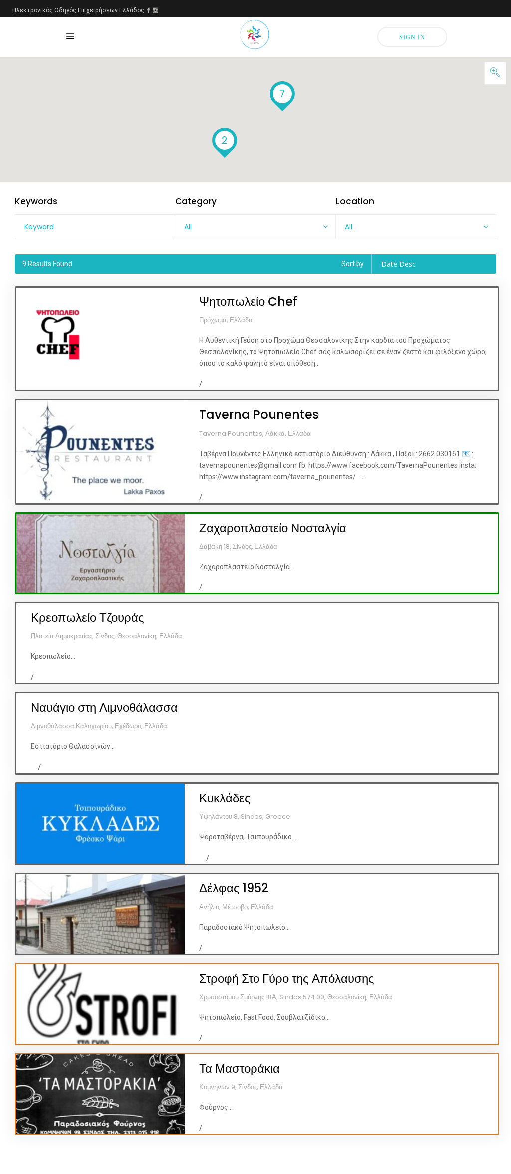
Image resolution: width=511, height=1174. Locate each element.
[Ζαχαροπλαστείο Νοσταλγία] (100, 553)
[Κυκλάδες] (100, 824)
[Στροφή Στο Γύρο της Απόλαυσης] (100, 1004)
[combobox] (255, 226)
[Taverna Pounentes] (100, 451)
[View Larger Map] (495, 73)
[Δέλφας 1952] (100, 913)
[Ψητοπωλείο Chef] (100, 339)
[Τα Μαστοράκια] (100, 1094)
